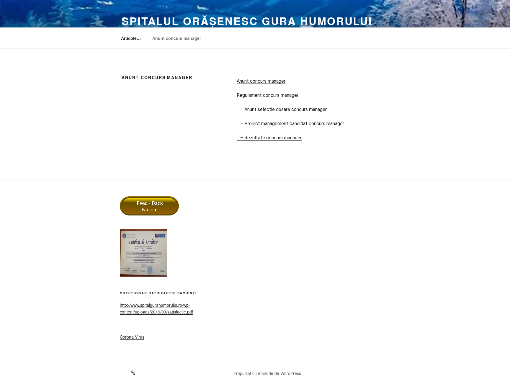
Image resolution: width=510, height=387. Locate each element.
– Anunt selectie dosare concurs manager (282, 109)
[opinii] (127, 371)
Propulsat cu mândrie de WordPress (267, 373)
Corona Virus (132, 337)
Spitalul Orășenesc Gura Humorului (247, 20)
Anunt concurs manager (176, 38)
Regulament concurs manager (267, 95)
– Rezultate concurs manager (269, 138)
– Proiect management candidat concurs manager (290, 123)
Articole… (131, 38)
